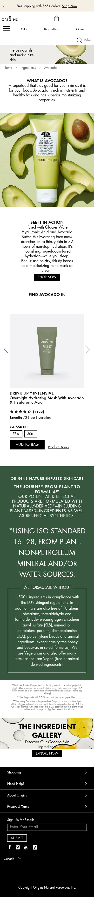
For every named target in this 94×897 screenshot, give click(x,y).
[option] (47, 381)
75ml (16, 434)
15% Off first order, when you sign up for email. (44, 4)
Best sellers (51, 29)
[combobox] (12, 858)
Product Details (58, 447)
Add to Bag (27, 444)
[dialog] (57, 18)
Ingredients (28, 68)
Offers (80, 29)
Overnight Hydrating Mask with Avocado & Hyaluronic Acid (47, 400)
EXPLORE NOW (47, 753)
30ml (30, 434)
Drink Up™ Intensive (32, 392)
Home (8, 68)
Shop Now (47, 277)
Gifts (24, 29)
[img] (9, 847)
